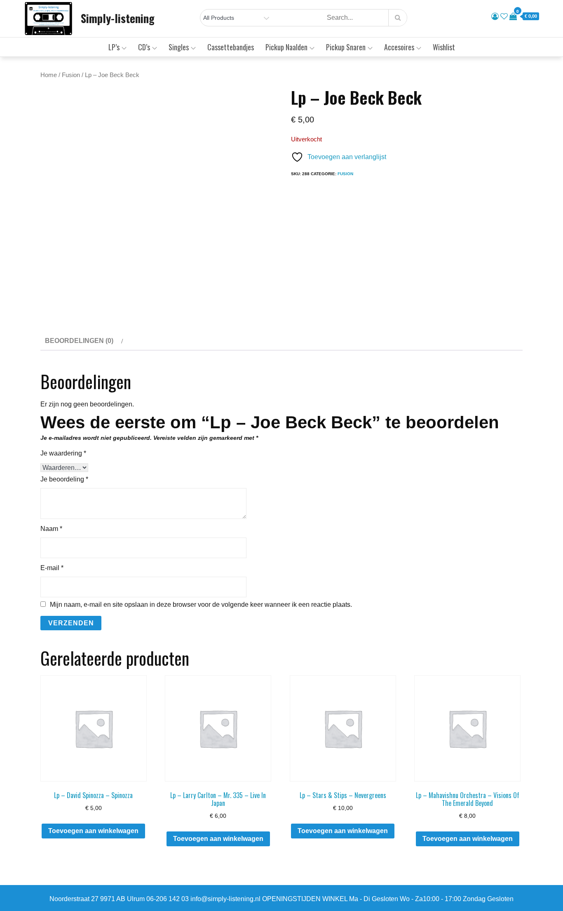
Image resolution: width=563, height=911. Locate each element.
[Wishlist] (504, 16)
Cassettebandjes (230, 47)
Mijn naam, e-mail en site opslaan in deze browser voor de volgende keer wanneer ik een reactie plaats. (201, 604)
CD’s (144, 47)
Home (48, 75)
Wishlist (444, 47)
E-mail (51, 567)
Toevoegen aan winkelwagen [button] (93, 830)
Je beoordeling (64, 479)
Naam (51, 528)
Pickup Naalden (286, 47)
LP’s (114, 47)
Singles (179, 47)
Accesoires (399, 47)
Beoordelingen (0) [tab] (79, 340)
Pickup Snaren (346, 47)
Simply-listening (118, 18)
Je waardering (63, 453)
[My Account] (495, 16)
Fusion (71, 75)
